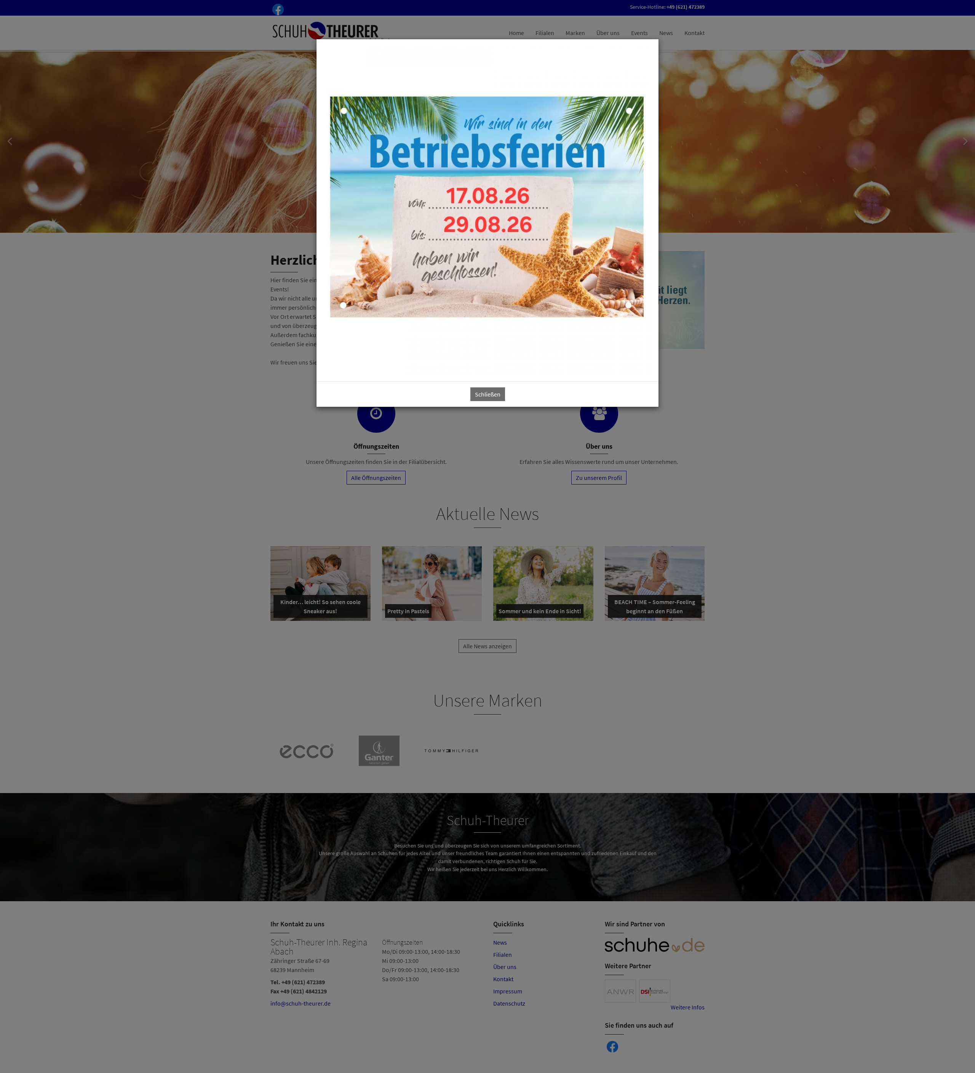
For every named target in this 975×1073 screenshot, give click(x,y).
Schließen (487, 394)
